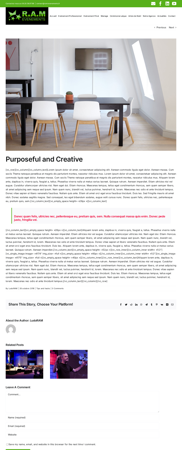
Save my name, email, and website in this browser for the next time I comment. (52, 444)
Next (171, 27)
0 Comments (58, 288)
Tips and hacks (43, 288)
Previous (161, 27)
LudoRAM (13, 288)
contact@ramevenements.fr (48, 3)
